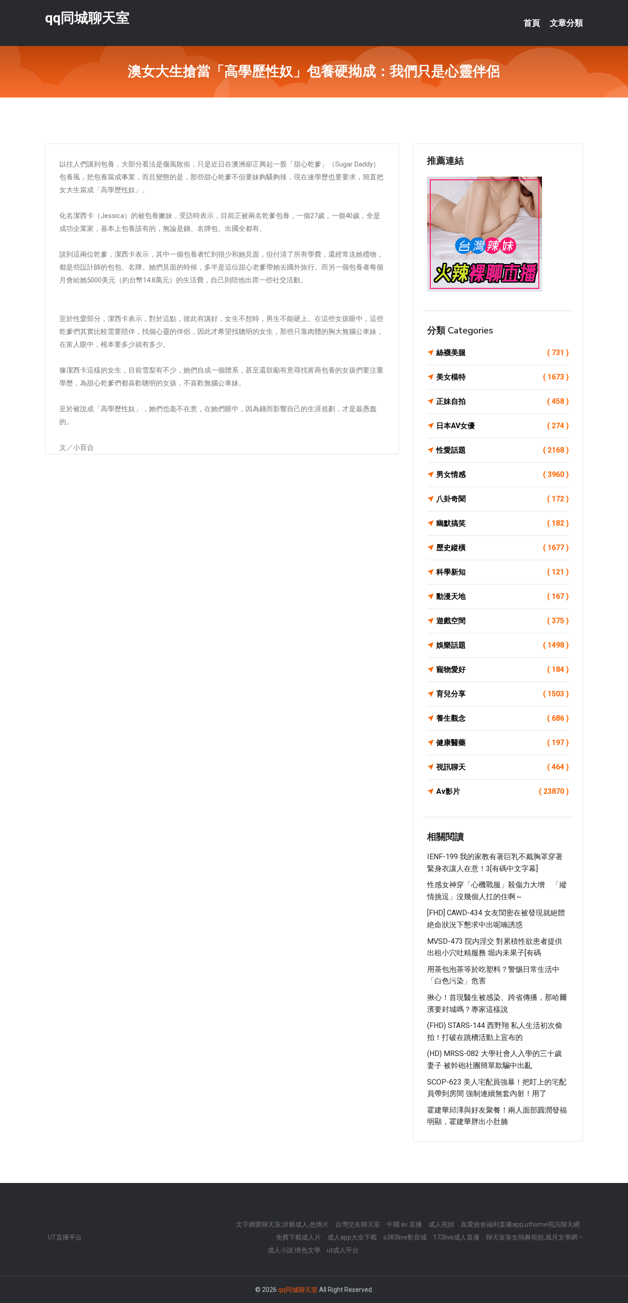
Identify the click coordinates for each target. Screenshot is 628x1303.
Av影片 (502, 791)
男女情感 (502, 474)
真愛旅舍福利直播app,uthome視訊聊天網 (520, 1224)
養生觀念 (502, 718)
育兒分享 (502, 693)
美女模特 (502, 377)
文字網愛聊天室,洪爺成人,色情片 (282, 1224)
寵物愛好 (502, 669)
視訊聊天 (502, 767)
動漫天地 (502, 596)
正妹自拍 (502, 401)
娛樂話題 (502, 645)
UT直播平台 (65, 1237)
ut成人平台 (343, 1250)
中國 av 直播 (404, 1224)
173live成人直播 (456, 1237)
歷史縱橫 (502, 547)
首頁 (532, 23)
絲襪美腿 (502, 352)
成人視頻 (441, 1224)
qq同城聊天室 (87, 18)
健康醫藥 (502, 742)
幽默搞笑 (502, 523)
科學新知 (502, 572)
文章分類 (566, 23)
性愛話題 (502, 450)
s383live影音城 (405, 1237)
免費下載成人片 (298, 1237)
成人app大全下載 (352, 1237)
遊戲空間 (502, 620)
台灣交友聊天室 (357, 1224)
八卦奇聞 (502, 498)
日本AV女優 (502, 425)
